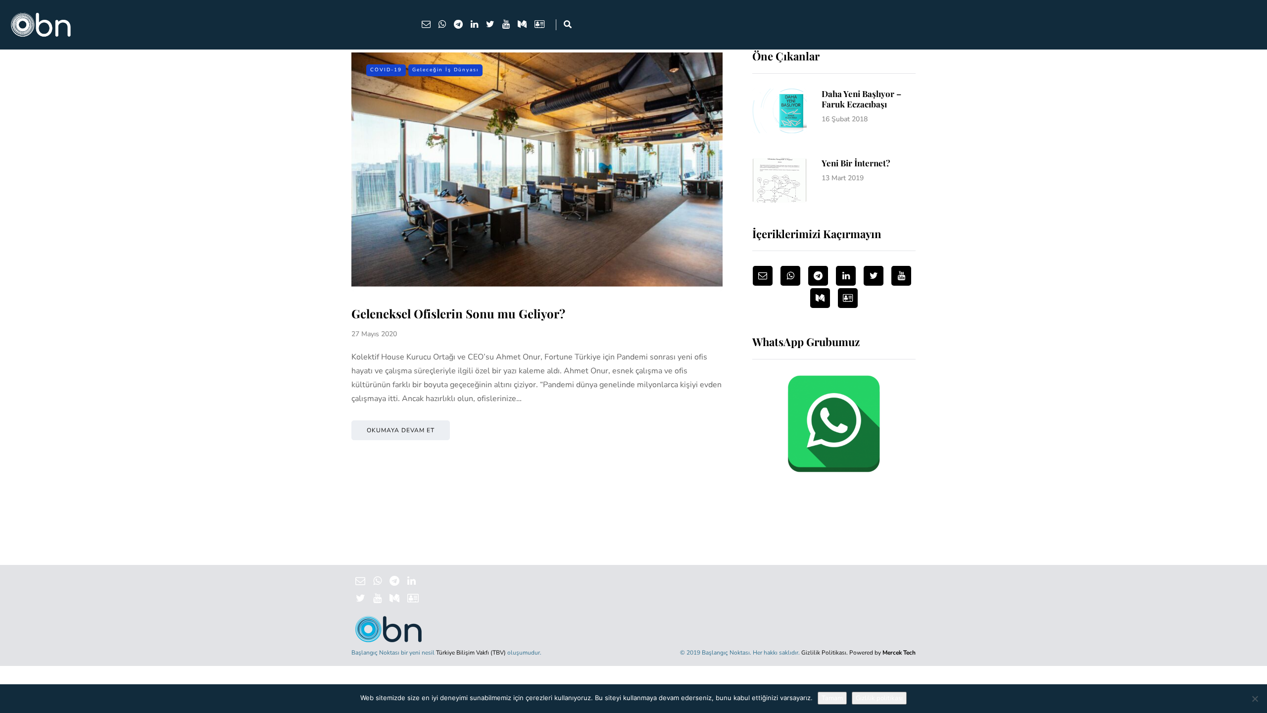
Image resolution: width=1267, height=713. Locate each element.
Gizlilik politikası (879, 698)
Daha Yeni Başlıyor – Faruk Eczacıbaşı (861, 98)
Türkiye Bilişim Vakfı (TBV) (471, 653)
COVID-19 (386, 69)
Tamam (832, 698)
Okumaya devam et (401, 430)
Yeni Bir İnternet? (856, 162)
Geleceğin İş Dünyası (445, 69)
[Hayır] (1255, 699)
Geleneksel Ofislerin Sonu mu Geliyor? (458, 313)
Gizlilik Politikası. (824, 653)
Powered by (882, 653)
